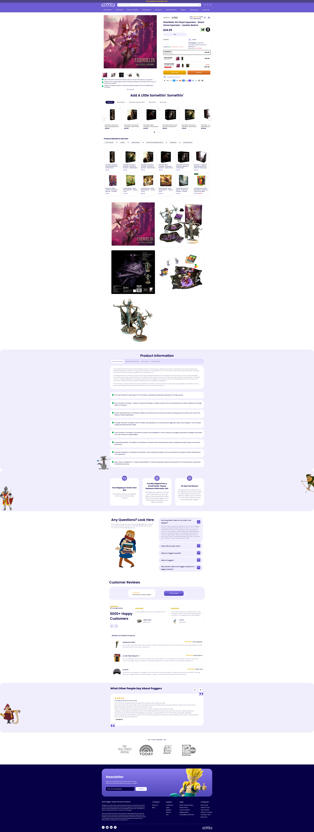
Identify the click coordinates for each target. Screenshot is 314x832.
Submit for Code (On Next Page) (157, 435)
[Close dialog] (173, 394)
